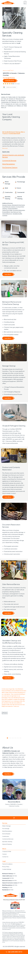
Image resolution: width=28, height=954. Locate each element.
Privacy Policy (5, 866)
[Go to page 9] (20, 738)
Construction (5, 836)
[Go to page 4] (12, 738)
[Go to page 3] (11, 738)
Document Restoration (19, 210)
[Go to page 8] (19, 738)
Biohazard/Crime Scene (18, 205)
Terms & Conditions (7, 864)
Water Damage (6, 826)
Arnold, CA (12, 98)
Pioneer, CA (4, 100)
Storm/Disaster (6, 833)
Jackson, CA (4, 97)
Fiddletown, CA (12, 105)
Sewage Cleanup (6, 205)
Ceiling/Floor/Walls (7, 210)
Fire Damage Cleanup (9, 167)
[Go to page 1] (7, 738)
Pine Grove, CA (20, 98)
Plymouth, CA (15, 102)
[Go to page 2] (9, 738)
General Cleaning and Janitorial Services (13, 156)
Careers (4, 854)
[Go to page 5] (14, 738)
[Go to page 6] (16, 738)
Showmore (5, 148)
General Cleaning (7, 844)
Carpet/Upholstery (13, 208)
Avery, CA (18, 104)
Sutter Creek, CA (13, 97)
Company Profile (6, 851)
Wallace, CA (20, 105)
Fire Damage (5, 828)
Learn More (8, 274)
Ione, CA (6, 98)
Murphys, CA (22, 100)
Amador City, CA (10, 104)
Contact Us (5, 856)
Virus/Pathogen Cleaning (9, 206)
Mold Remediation (8, 164)
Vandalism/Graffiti (17, 213)
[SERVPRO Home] (7, 3)
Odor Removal (14, 212)
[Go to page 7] (17, 738)
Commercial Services (9, 160)
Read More (8, 774)
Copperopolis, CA (6, 102)
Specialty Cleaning (7, 841)
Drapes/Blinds (6, 212)
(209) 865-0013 (9, 80)
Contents (4, 215)
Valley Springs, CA (13, 100)
